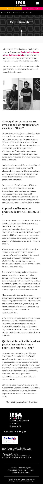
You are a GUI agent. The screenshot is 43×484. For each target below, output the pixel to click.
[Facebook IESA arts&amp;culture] (15, 432)
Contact (13, 468)
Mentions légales (24, 468)
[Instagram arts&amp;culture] (20, 432)
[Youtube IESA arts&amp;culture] (22, 432)
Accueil (3, 13)
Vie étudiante (11, 13)
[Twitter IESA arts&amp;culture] (17, 432)
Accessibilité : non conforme (18, 470)
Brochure (10, 9)
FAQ (32, 470)
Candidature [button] (31, 9)
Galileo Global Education (21, 473)
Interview (19, 13)
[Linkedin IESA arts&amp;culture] (25, 432)
